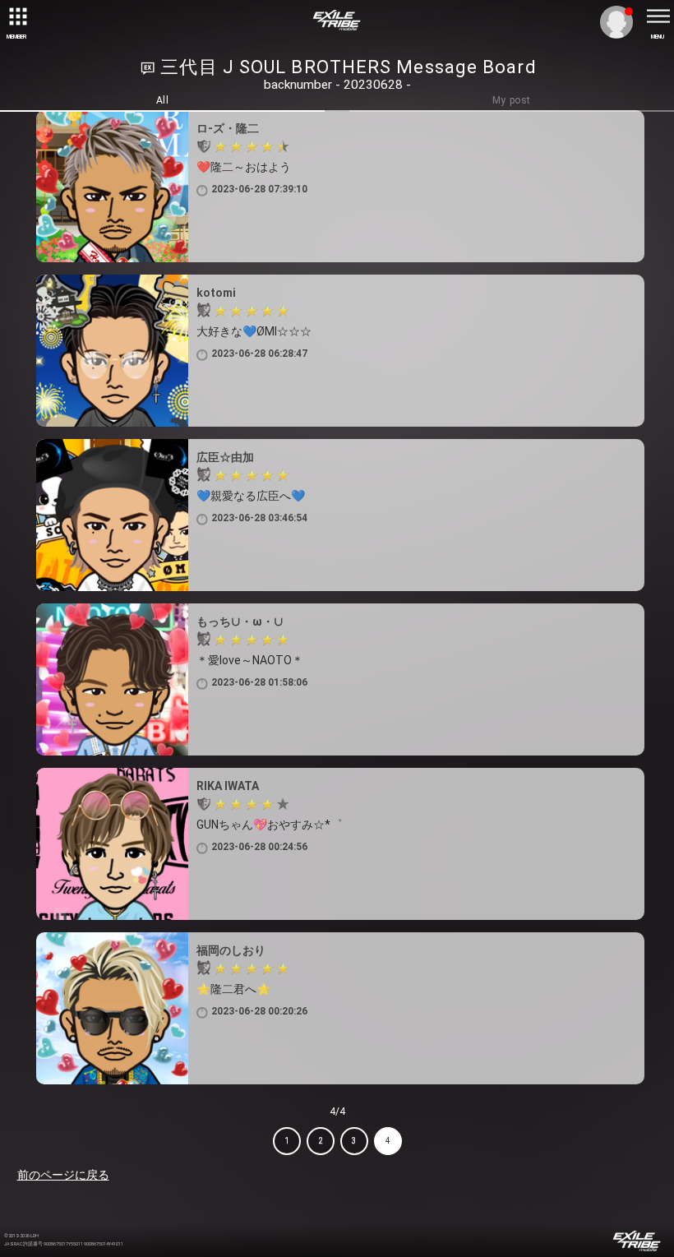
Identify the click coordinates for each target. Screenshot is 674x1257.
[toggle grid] (16, 16)
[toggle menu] (657, 16)
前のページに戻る (63, 1174)
